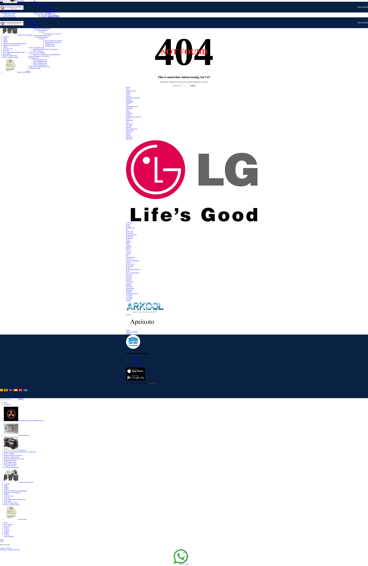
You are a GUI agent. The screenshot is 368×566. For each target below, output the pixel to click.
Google (128, 245)
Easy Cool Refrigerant (132, 273)
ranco (127, 122)
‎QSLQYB (129, 125)
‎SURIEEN (129, 113)
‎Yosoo (128, 89)
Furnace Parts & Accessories (53, 41)
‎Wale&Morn (129, 101)
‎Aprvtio (128, 314)
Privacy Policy (138, 360)
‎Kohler (128, 224)
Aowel (128, 330)
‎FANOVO (129, 259)
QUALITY (129, 124)
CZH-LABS (130, 281)
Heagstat (128, 242)
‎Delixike (128, 280)
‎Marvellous (129, 137)
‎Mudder (128, 136)
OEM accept (130, 130)
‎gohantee (128, 247)
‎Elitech (128, 262)
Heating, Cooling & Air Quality (50, 8)
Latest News (137, 363)
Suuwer (128, 111)
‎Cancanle (129, 283)
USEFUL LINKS (135, 358)
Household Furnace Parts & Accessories (45, 49)
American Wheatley (132, 332)
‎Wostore (128, 96)
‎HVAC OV (129, 231)
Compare (6, 535)
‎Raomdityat (129, 120)
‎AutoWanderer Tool (132, 293)
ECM (127, 271)
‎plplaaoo (128, 127)
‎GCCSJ (128, 250)
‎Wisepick (128, 99)
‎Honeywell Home (131, 235)
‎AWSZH (128, 292)
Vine (127, 105)
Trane (127, 110)
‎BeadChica (129, 290)
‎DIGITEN (129, 278)
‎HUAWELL (130, 233)
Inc (127, 230)
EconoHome (130, 266)
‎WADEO (129, 103)
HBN (127, 243)
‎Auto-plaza (129, 297)
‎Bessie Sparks (130, 288)
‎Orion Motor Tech (131, 129)
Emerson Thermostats (132, 261)
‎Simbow (128, 115)
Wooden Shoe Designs (133, 98)
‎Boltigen (128, 285)
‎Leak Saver (129, 223)
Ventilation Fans (49, 44)
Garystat (128, 252)
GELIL (128, 249)
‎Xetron (128, 92)
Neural (128, 134)
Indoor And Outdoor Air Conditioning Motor (46, 54)
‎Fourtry (128, 254)
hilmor (128, 240)
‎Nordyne (128, 132)
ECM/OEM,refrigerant (133, 269)
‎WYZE (128, 94)
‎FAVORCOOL (130, 257)
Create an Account (5, 548)
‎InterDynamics (130, 228)
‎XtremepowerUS (131, 91)
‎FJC (127, 255)
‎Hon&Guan (129, 238)
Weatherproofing (50, 46)
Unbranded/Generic (132, 106)
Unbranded (129, 108)
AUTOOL (129, 295)
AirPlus (128, 333)
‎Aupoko (128, 300)
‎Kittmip (128, 226)
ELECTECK (130, 264)
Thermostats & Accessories (53, 34)
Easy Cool (129, 274)
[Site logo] (11, 13)
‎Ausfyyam (129, 299)
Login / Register (9, 536)
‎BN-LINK (129, 287)
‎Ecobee (128, 268)
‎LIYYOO (129, 139)
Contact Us (137, 362)
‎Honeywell (129, 236)
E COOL (129, 276)
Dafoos (128, 87)
